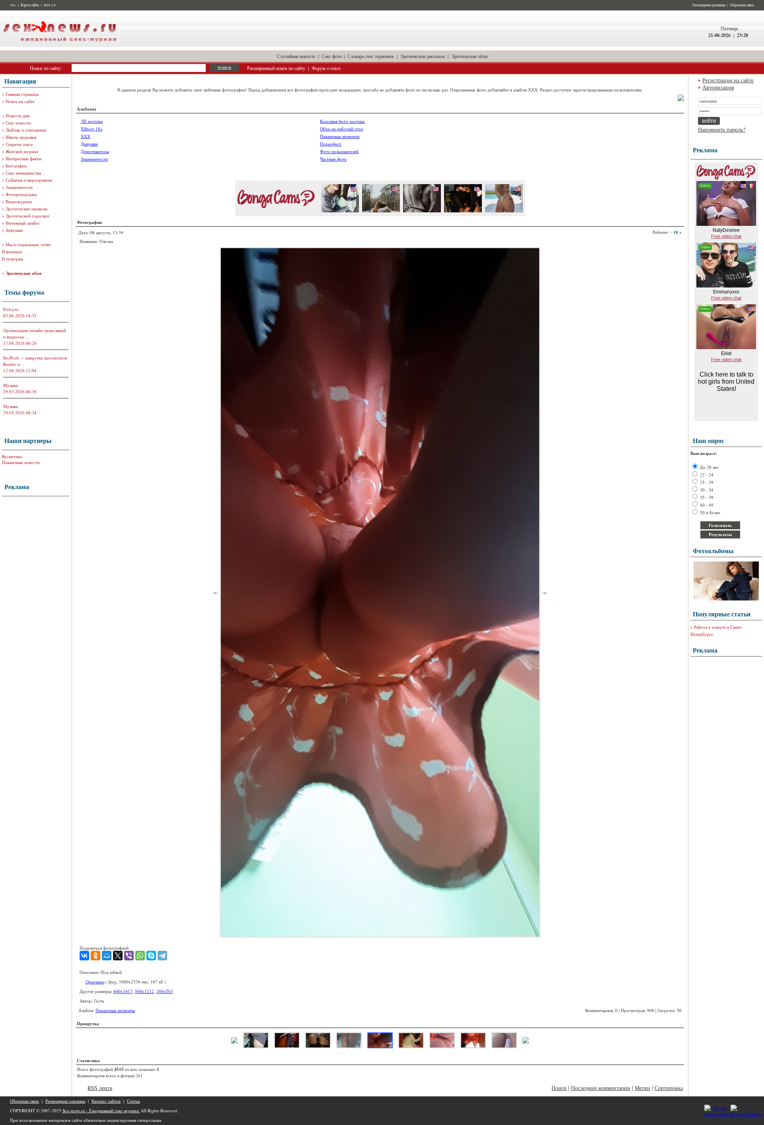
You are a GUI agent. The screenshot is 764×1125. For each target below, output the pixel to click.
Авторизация (718, 87)
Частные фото (333, 159)
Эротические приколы (26, 209)
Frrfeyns (11, 309)
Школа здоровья (21, 137)
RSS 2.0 (50, 5)
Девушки (14, 230)
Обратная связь (742, 5)
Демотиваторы (95, 151)
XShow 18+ (92, 129)
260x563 (164, 991)
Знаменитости (19, 187)
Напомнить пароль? (721, 129)
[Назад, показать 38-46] (234, 1042)
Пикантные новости (21, 462)
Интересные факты (23, 158)
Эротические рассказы (422, 56)
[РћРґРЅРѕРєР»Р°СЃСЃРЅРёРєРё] (95, 955)
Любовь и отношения (26, 130)
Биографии (16, 166)
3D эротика (92, 121)
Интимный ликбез (22, 223)
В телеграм (12, 259)
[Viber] (129, 955)
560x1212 (144, 991)
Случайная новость (296, 56)
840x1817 (123, 991)
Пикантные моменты (339, 136)
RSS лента (100, 1088)
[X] (118, 955)
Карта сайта (30, 5)
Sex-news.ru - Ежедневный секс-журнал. (101, 1110)
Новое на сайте (20, 101)
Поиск (559, 1088)
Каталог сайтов (106, 1101)
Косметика (12, 456)
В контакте (12, 252)
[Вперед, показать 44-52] (525, 1042)
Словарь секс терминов (370, 56)
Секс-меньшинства (23, 173)
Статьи (133, 1101)
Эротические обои (469, 56)
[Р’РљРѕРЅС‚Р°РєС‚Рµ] (84, 955)
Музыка (10, 385)
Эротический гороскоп (27, 216)
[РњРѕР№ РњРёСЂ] (106, 955)
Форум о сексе (326, 68)
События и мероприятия (29, 180)
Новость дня (17, 116)
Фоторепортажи (21, 194)
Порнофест (330, 144)
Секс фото (332, 56)
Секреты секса (19, 144)
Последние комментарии (600, 1088)
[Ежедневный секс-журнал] (59, 45)
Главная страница (22, 94)
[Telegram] (162, 955)
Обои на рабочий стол (341, 129)
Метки (642, 1088)
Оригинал (95, 982)
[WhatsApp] (140, 955)
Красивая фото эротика (342, 121)
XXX (85, 136)
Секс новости (18, 123)
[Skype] (151, 955)
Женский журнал (22, 151)
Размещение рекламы (708, 5)
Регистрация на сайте (728, 80)
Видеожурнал (19, 201)
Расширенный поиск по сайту (276, 68)
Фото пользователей (339, 151)
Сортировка (669, 1088)
